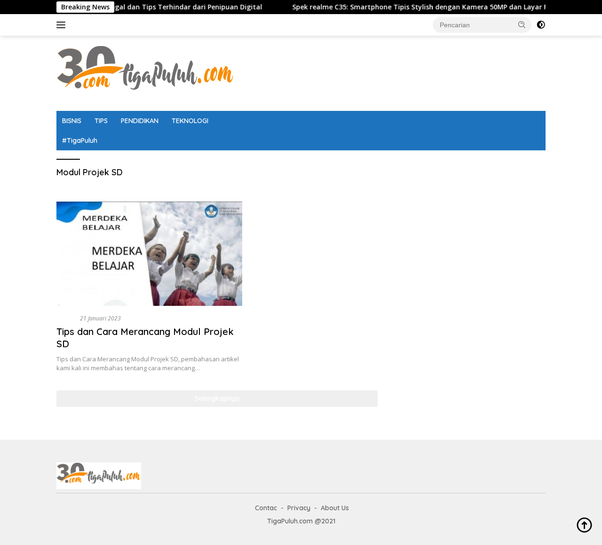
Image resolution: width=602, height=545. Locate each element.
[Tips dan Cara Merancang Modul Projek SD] (149, 254)
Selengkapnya (217, 398)
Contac (266, 508)
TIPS (101, 121)
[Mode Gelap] (541, 25)
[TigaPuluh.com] (145, 72)
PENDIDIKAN (139, 121)
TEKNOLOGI (190, 121)
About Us (335, 508)
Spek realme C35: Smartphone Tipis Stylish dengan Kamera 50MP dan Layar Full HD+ (417, 7)
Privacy (298, 508)
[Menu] (62, 25)
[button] (522, 24)
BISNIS (71, 121)
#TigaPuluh (79, 140)
